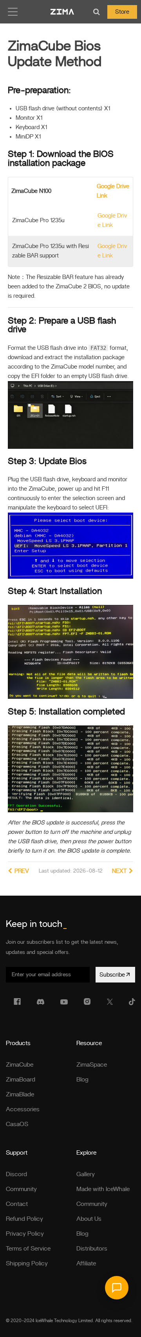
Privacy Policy (25, 1234)
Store (122, 12)
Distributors (91, 1248)
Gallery (85, 1174)
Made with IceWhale (103, 1189)
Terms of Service (28, 1248)
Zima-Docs (62, 11)
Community (21, 1189)
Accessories (23, 1109)
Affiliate (86, 1263)
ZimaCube (19, 1065)
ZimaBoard (20, 1079)
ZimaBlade (20, 1094)
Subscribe (112, 975)
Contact (17, 1204)
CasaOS (17, 1124)
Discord (16, 1174)
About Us (88, 1219)
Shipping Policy (27, 1263)
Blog (82, 1079)
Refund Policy (24, 1219)
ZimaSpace (91, 1065)
